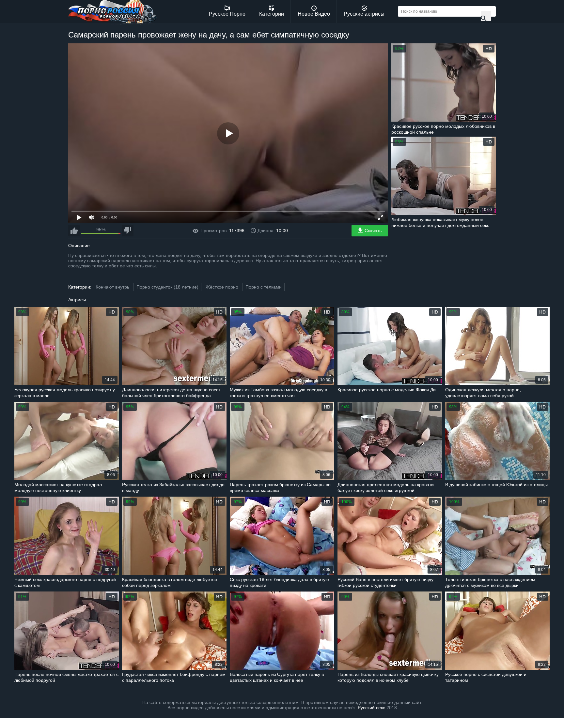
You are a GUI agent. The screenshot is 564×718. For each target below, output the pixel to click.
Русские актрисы (364, 14)
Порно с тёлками (263, 287)
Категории (271, 14)
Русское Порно (227, 14)
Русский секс (371, 707)
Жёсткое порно (222, 287)
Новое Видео (314, 14)
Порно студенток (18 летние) (167, 287)
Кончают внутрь (112, 287)
